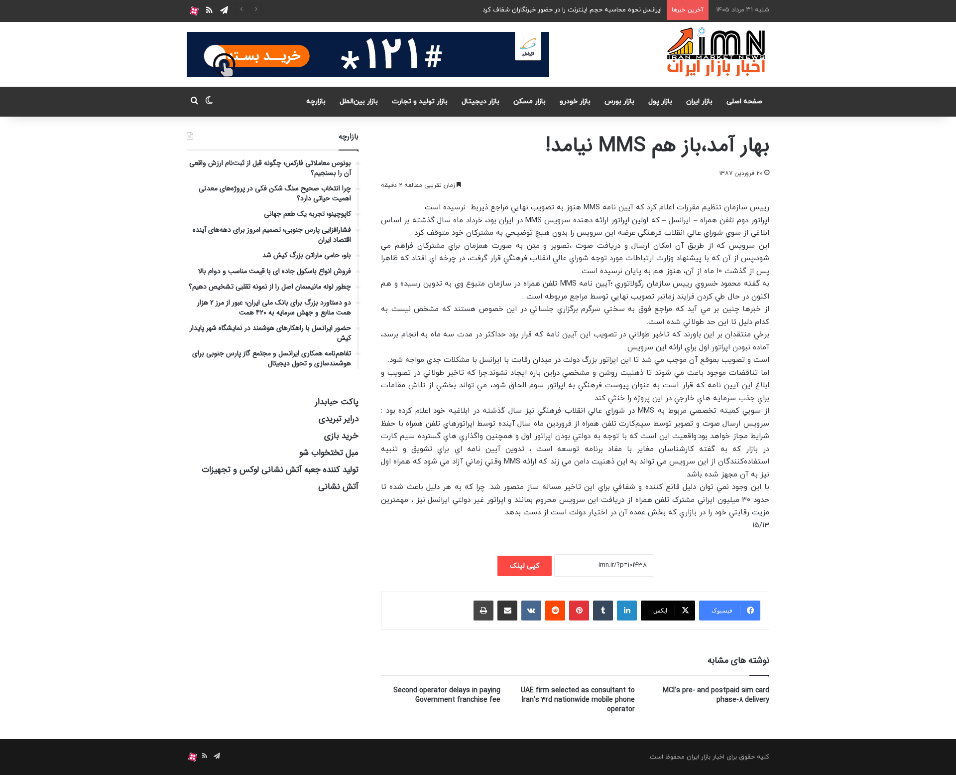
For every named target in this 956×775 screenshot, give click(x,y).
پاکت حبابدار (336, 402)
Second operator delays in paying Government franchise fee (446, 695)
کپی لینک (524, 566)
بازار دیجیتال (480, 101)
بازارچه (316, 101)
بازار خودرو (575, 101)
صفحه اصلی (744, 101)
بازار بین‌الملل (359, 101)
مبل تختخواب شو (328, 453)
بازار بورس (619, 101)
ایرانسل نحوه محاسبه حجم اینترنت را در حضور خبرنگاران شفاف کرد (572, 9)
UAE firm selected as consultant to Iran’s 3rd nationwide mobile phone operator (578, 700)
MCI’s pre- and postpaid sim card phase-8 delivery (716, 695)
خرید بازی (341, 436)
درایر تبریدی (338, 419)
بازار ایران (699, 101)
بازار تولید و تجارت (420, 101)
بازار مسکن (529, 101)
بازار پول (660, 101)
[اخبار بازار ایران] (716, 52)
